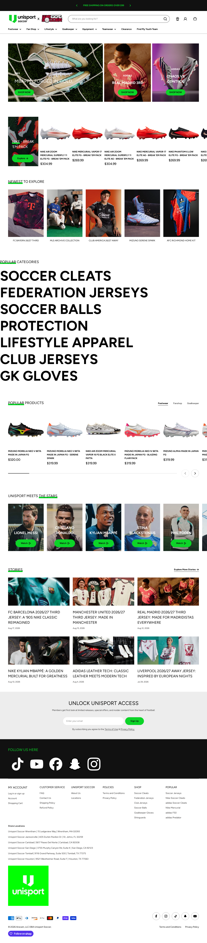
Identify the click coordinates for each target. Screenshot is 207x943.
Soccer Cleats (55, 276)
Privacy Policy (192, 927)
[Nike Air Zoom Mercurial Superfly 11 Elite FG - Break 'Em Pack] (55, 132)
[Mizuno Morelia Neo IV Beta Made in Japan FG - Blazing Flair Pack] (142, 428)
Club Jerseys (49, 359)
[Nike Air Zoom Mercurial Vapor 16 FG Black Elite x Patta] (103, 428)
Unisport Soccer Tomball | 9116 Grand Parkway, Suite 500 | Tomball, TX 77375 (47, 853)
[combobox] (119, 19)
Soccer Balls (51, 309)
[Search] (165, 19)
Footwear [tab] (163, 403)
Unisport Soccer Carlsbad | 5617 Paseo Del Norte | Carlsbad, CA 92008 (44, 842)
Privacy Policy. (127, 729)
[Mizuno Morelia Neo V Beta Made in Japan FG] (26, 428)
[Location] (178, 19)
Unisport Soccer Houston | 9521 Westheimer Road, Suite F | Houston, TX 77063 (48, 859)
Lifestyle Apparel (66, 342)
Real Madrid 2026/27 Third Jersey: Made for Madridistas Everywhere (165, 617)
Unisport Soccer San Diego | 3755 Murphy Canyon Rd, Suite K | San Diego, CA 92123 (50, 848)
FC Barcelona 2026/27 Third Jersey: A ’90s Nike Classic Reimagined (34, 617)
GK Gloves (39, 376)
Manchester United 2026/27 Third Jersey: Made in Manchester (99, 617)
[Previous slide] (185, 473)
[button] (77, 5)
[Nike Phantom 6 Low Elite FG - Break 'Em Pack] (184, 132)
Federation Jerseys (74, 292)
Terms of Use (111, 729)
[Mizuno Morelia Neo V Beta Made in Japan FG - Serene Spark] (64, 428)
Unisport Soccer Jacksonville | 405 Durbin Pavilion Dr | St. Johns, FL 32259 (45, 837)
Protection (44, 326)
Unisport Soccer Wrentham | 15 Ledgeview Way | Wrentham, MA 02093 (44, 831)
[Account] (185, 19)
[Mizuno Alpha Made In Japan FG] (181, 428)
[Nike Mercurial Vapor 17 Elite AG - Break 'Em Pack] (152, 132)
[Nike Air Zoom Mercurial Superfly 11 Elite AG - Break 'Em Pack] (119, 132)
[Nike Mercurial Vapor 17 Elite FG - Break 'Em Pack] (87, 132)
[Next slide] (195, 473)
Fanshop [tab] (177, 403)
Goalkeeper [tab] (193, 403)
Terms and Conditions (170, 927)
